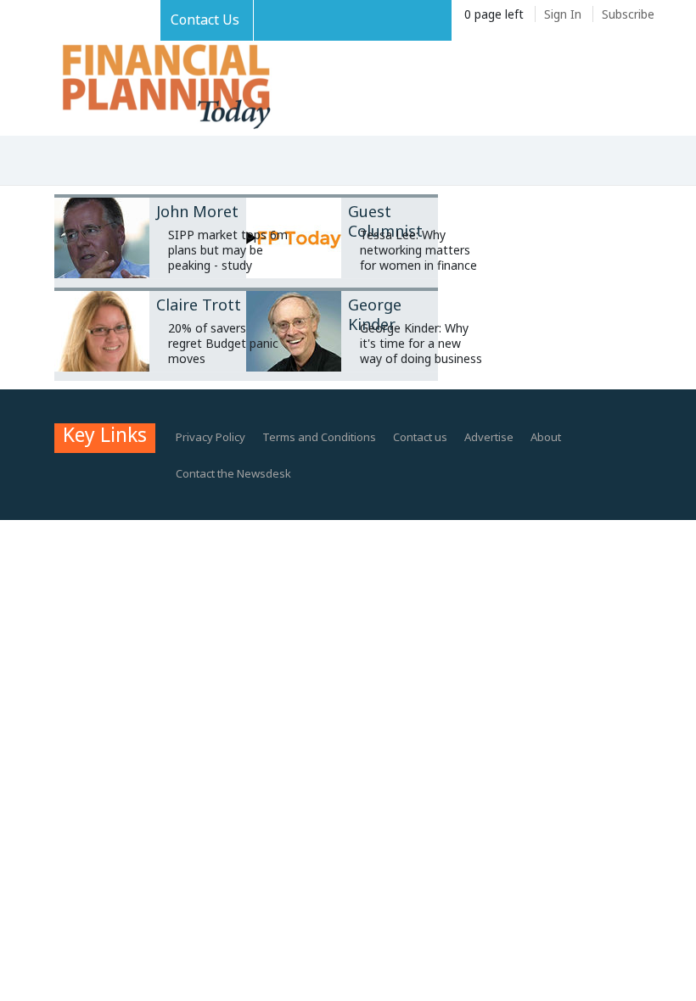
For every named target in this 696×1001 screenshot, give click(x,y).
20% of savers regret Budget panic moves (223, 343)
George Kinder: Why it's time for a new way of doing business (421, 343)
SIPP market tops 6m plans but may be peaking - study (228, 249)
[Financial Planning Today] (164, 88)
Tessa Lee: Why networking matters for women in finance (418, 249)
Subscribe (628, 14)
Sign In (562, 14)
